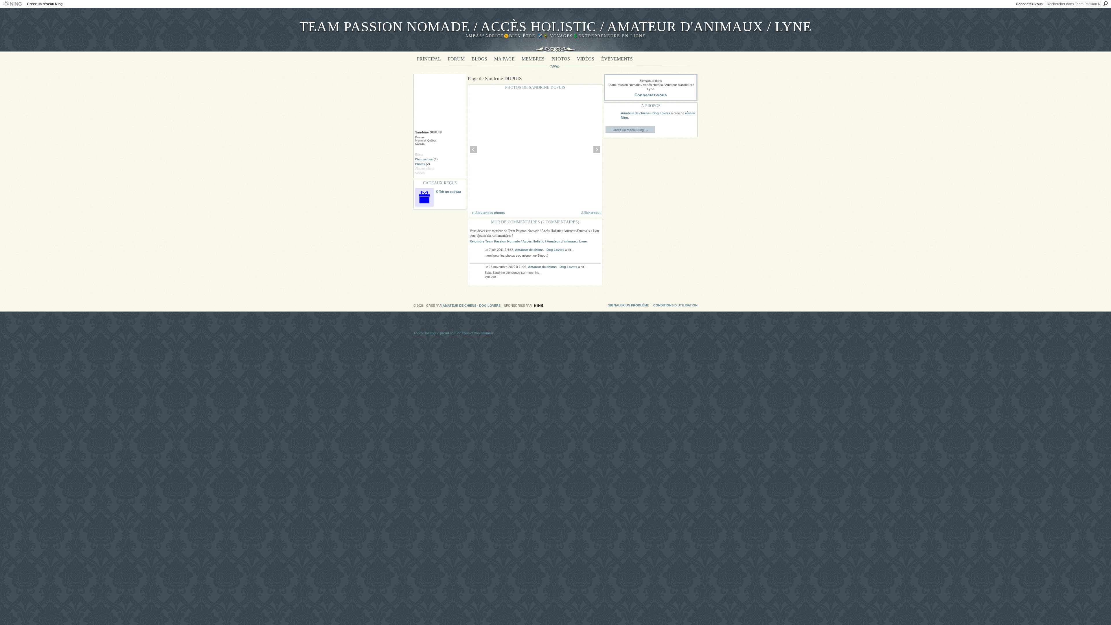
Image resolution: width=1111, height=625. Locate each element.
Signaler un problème (628, 305)
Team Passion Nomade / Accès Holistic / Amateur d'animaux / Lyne (555, 26)
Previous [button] (473, 149)
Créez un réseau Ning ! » (630, 129)
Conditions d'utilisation (675, 305)
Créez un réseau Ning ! (46, 4)
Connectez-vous (1029, 4)
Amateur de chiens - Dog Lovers (539, 249)
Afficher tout (591, 212)
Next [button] (596, 149)
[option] (535, 149)
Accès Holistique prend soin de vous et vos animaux (453, 333)
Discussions (424, 159)
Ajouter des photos (490, 212)
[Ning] (12, 4)
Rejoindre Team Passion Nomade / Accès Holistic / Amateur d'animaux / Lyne (528, 241)
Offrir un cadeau (448, 191)
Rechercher (1105, 3)
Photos (420, 164)
